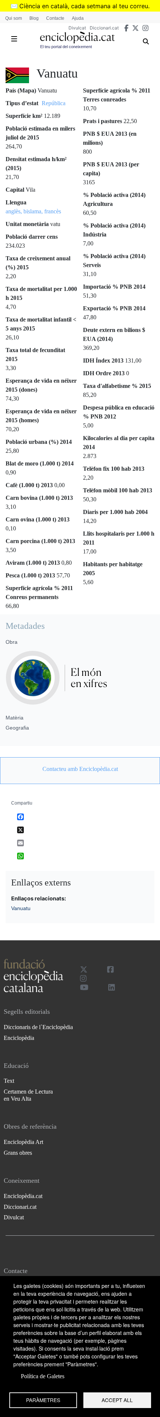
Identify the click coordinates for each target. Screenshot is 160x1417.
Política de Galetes (42, 1376)
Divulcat (77, 28)
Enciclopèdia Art (23, 1142)
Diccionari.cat (104, 28)
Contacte (55, 18)
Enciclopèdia (19, 1038)
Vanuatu (21, 908)
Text (9, 1081)
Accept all (117, 1400)
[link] (80, 769)
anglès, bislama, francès (33, 211)
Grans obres (18, 1153)
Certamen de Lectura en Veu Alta (28, 1095)
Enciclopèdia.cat (23, 1196)
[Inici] (77, 37)
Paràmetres (43, 1400)
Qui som (13, 18)
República (53, 103)
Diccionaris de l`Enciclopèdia (38, 1027)
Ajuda (78, 18)
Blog (34, 18)
